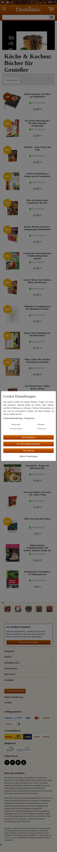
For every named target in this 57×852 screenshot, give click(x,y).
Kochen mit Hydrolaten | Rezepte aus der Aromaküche (37, 175)
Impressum (29, 418)
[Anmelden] (3, 2)
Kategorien (9, 651)
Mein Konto (9, 674)
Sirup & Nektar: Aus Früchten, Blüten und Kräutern (37, 281)
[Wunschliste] (55, 2)
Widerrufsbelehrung (13, 697)
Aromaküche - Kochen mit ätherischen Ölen (37, 467)
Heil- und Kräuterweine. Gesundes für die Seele (37, 201)
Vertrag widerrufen (15, 691)
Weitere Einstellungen (28, 456)
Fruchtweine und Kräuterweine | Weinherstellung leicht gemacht (37, 255)
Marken (8, 657)
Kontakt (8, 702)
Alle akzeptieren (28, 437)
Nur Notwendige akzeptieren (28, 444)
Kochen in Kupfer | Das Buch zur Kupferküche (37, 95)
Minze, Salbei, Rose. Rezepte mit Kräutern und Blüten (37, 360)
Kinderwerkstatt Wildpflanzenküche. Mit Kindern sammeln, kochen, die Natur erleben (37, 547)
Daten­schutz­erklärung (14, 418)
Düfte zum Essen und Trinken (37, 519)
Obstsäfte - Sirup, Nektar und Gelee (37, 148)
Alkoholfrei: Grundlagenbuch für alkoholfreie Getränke (37, 307)
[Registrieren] (8, 2)
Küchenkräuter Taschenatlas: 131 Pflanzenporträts (37, 573)
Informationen (10, 668)
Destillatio (9, 680)
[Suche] (51, 17)
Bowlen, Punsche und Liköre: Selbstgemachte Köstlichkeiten (37, 228)
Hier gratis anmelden (28, 642)
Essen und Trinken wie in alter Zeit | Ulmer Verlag (37, 493)
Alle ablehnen (28, 450)
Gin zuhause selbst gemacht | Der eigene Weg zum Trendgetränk (37, 123)
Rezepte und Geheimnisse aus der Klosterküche (37, 334)
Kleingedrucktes (12, 663)
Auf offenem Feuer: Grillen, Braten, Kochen (37, 387)
